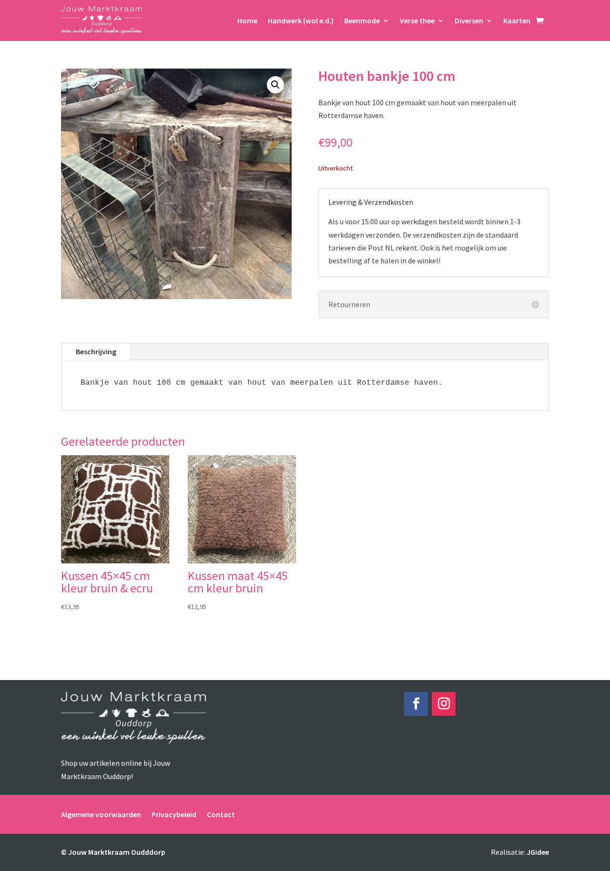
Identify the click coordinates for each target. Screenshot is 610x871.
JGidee (538, 852)
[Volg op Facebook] (416, 704)
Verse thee (417, 20)
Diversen (469, 20)
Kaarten (516, 20)
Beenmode (362, 20)
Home (247, 20)
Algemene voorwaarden (101, 814)
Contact (221, 814)
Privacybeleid (174, 814)
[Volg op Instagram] (444, 704)
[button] (275, 84)
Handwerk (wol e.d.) (301, 20)
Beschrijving (96, 351)
